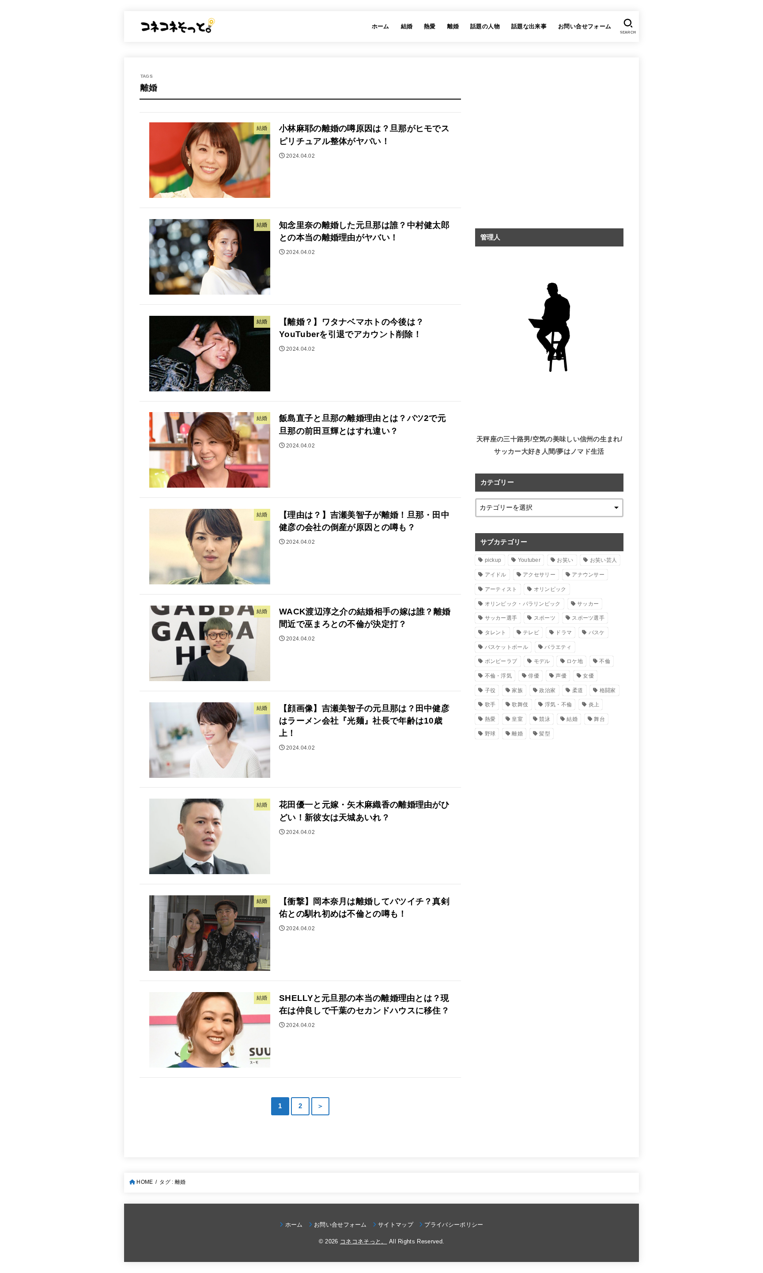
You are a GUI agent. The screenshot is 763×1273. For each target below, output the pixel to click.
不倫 (604, 661)
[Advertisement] (549, 150)
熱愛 (430, 26)
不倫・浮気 (498, 676)
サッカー (588, 604)
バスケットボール (506, 647)
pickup (493, 560)
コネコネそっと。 (363, 1241)
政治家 (547, 690)
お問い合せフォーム (585, 26)
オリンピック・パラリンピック (523, 604)
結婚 (407, 26)
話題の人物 (485, 26)
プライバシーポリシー (453, 1224)
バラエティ (558, 647)
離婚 (453, 26)
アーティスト (501, 589)
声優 (561, 676)
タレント (495, 632)
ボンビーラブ (501, 661)
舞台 (599, 719)
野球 (490, 734)
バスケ (597, 632)
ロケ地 (575, 661)
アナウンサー (588, 575)
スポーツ (544, 618)
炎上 (594, 704)
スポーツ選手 (588, 618)
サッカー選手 (501, 618)
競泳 (544, 719)
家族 (517, 690)
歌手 (490, 704)
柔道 (577, 690)
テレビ (531, 632)
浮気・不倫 (558, 704)
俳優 (533, 676)
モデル (542, 661)
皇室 (517, 719)
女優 (588, 676)
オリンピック (550, 589)
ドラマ (563, 632)
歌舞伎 (520, 704)
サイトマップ (395, 1224)
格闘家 (608, 690)
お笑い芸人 (603, 560)
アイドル (495, 575)
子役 (490, 690)
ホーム (380, 26)
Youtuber (529, 560)
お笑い (565, 560)
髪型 (544, 734)
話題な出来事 (529, 26)
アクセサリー (539, 575)
